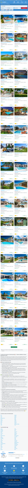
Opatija (1, 446)
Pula (1, 415)
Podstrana (15, 445)
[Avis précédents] (7, 454)
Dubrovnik (15, 433)
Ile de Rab (15, 436)
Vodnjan (2, 442)
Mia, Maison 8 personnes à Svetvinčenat (6, 134)
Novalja (1, 449)
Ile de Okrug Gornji (3, 443)
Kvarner (15, 429)
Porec (1, 416)
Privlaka (2, 440)
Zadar (15, 438)
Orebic (15, 446)
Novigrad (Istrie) (3, 418)
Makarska (2, 437)
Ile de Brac (2, 438)
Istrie (15, 428)
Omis (1, 445)
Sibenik (1, 444)
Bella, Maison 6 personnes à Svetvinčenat (20, 300)
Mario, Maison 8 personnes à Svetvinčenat (6, 24)
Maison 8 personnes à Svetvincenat (19, 42)
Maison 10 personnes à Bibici (19, 134)
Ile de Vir (2, 433)
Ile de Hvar (15, 448)
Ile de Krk (2, 430)
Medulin (15, 415)
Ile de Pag (15, 440)
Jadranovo (15, 441)
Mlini (15, 449)
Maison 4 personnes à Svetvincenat (6, 318)
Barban (15, 447)
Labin (1, 417)
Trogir (1, 439)
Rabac (1, 441)
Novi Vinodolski (16, 435)
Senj (1, 448)
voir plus (23, 454)
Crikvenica (15, 431)
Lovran (1, 447)
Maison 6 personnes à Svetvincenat (6, 42)
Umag (15, 418)
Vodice (15, 439)
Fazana (15, 416)
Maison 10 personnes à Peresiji (5, 97)
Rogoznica (15, 443)
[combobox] (14, 6)
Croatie (1, 428)
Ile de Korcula (16, 444)
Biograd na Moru (16, 442)
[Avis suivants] (26, 454)
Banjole (15, 417)
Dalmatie (2, 429)
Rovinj (15, 437)
